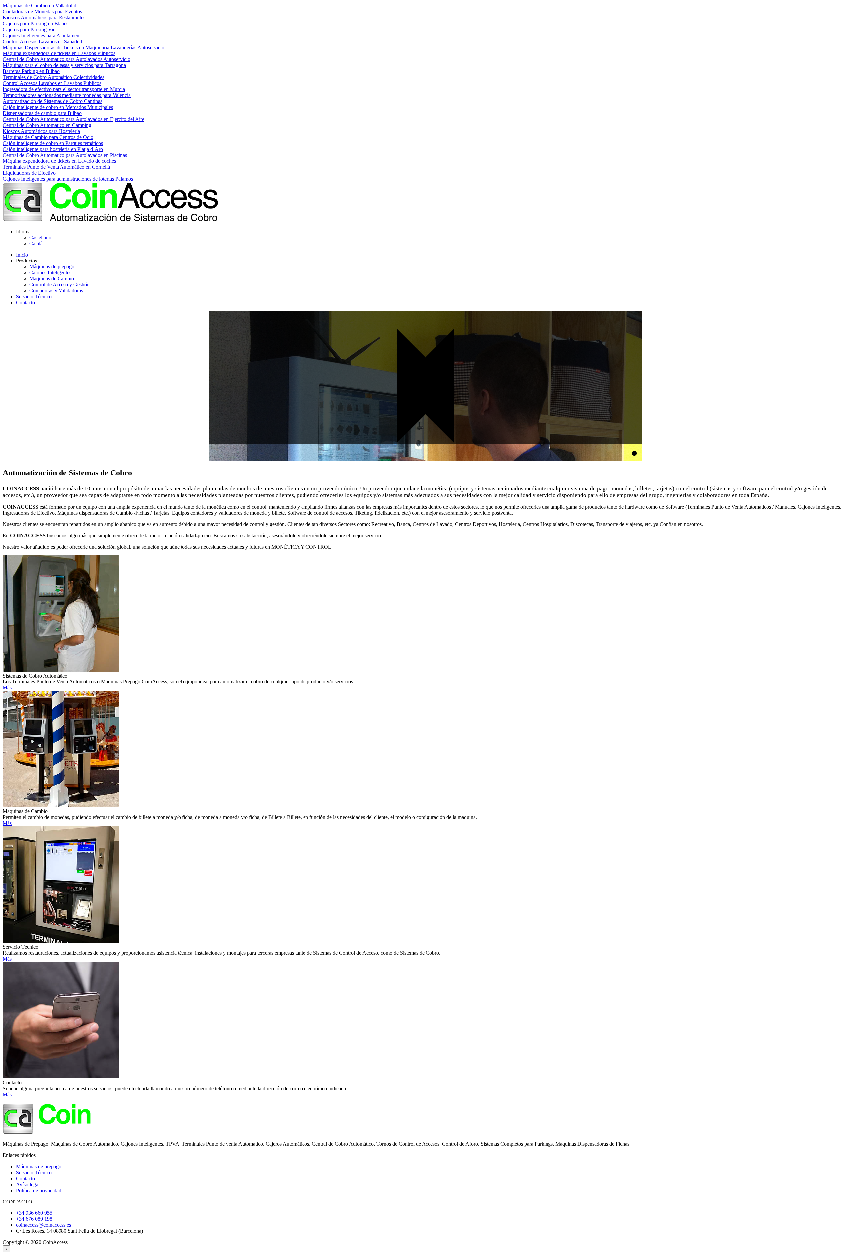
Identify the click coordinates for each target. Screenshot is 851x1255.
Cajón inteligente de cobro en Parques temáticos (53, 143)
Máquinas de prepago (51, 266)
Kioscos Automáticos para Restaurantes (44, 17)
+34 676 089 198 (34, 1219)
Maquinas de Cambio (51, 278)
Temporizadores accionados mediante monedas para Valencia (67, 95)
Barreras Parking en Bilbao (31, 71)
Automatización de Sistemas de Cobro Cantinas (52, 101)
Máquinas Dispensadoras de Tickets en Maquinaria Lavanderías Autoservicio (83, 47)
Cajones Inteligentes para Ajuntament (42, 35)
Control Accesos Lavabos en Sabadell (42, 41)
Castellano (40, 237)
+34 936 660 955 (34, 1213)
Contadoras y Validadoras (56, 290)
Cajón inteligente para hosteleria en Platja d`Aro (53, 149)
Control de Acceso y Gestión (59, 284)
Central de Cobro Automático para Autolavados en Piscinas (65, 155)
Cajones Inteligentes (50, 272)
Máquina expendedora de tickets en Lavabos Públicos (59, 53)
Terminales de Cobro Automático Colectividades (53, 77)
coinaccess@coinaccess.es (43, 1225)
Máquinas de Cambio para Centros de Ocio (48, 137)
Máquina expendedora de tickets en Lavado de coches (59, 161)
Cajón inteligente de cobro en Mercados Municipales (58, 107)
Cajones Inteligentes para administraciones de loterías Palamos (68, 179)
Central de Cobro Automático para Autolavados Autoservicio (66, 59)
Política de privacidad (38, 1190)
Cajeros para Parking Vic (29, 29)
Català (36, 243)
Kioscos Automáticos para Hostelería (41, 131)
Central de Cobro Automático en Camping (47, 125)
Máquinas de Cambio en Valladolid (39, 5)
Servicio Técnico (34, 296)
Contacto (25, 302)
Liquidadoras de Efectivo (29, 173)
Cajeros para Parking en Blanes (35, 23)
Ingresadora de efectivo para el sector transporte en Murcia (64, 89)
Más (7, 687)
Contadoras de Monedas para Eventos (42, 11)
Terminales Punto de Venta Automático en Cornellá (56, 167)
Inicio (22, 255)
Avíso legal (28, 1184)
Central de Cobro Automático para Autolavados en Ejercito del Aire (73, 119)
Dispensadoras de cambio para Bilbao (42, 113)
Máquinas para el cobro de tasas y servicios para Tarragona (64, 65)
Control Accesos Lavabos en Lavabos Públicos (52, 83)
